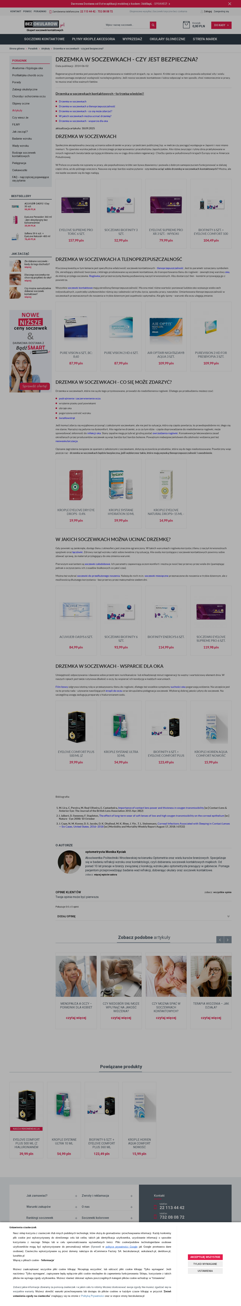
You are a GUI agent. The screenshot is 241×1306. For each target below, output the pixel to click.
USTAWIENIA (205, 1271)
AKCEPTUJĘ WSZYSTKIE (205, 1257)
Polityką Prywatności (92, 1296)
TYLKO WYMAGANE (205, 1264)
